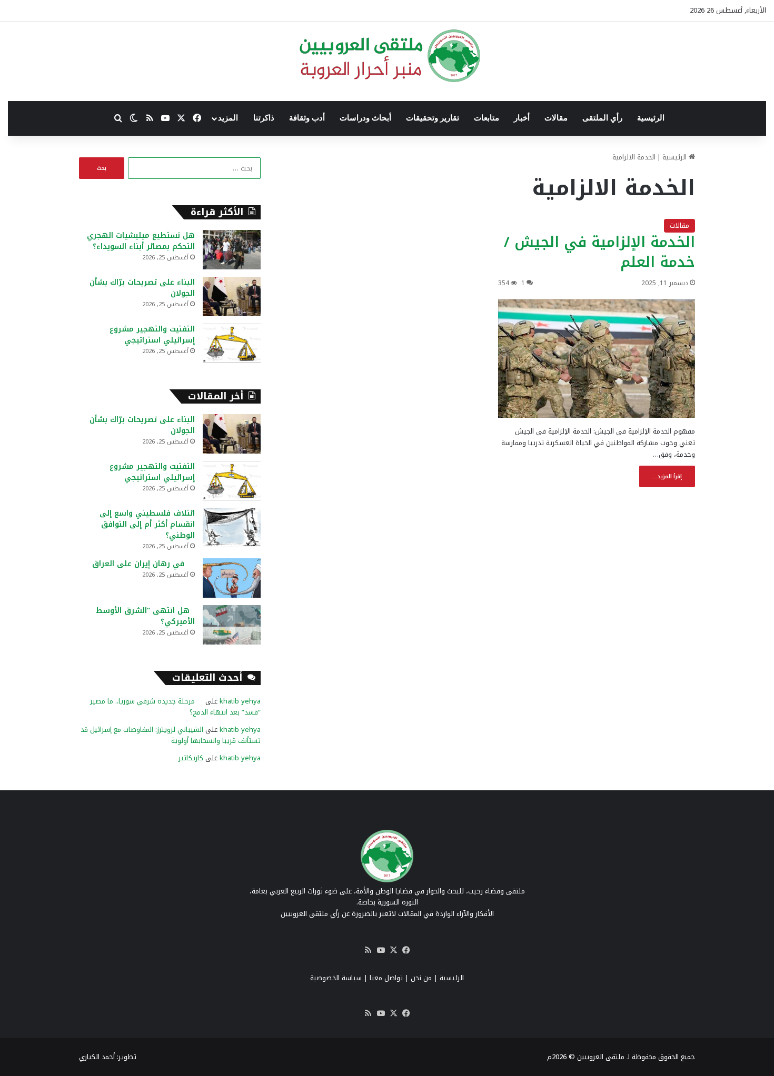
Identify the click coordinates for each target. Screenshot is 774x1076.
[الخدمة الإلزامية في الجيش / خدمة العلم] (596, 358)
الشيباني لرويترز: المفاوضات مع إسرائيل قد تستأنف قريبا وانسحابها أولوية (171, 735)
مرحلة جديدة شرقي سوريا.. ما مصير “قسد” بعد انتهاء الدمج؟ (175, 707)
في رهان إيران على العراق (143, 564)
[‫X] (393, 950)
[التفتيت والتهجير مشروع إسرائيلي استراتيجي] (232, 343)
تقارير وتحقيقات (432, 118)
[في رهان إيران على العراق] (232, 578)
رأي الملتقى (602, 118)
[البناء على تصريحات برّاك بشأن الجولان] (232, 296)
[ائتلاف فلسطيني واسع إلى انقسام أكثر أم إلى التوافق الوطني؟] (232, 527)
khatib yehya (240, 701)
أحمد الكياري (97, 1056)
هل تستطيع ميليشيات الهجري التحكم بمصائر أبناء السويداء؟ (141, 241)
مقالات (556, 118)
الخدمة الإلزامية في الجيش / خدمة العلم (599, 252)
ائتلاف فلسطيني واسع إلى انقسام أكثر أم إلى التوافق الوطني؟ (147, 524)
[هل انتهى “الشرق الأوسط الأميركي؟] (232, 625)
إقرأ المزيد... (667, 476)
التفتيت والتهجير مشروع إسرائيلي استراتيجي (152, 334)
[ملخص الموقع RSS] (368, 950)
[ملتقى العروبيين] (387, 55)
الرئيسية (650, 118)
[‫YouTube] (380, 950)
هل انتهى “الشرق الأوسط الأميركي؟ (145, 616)
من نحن (421, 977)
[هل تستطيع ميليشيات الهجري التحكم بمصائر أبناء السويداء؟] (232, 249)
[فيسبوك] (406, 950)
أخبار (522, 118)
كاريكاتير (190, 758)
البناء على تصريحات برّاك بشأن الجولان (142, 287)
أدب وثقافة (307, 118)
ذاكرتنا (263, 118)
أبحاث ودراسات (365, 118)
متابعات (486, 118)
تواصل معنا (386, 977)
